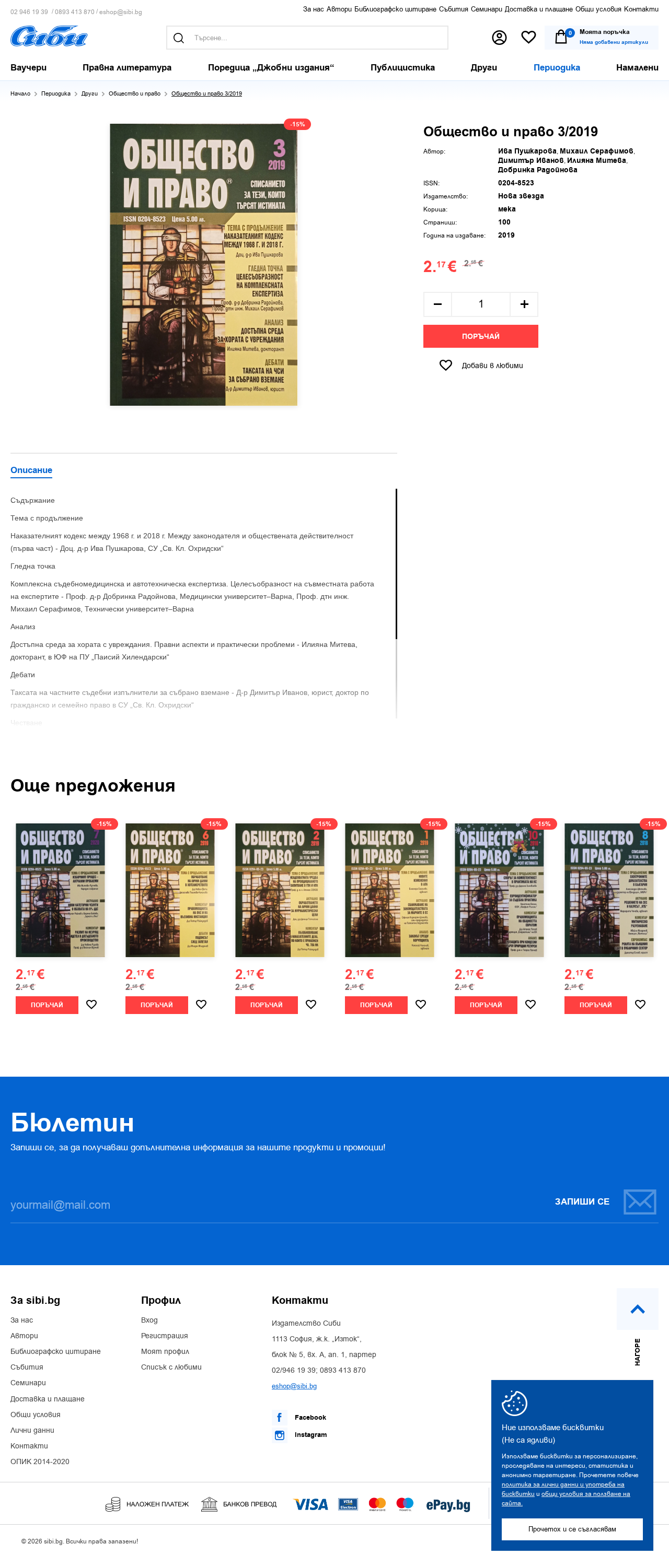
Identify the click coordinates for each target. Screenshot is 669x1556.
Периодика (56, 94)
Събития (453, 9)
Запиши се (582, 1202)
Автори (339, 9)
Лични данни (32, 1430)
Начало (20, 94)
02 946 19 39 (29, 12)
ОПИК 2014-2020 (40, 1462)
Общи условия (598, 9)
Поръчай (481, 337)
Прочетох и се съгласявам (572, 1529)
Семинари (486, 9)
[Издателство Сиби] (49, 36)
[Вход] (499, 37)
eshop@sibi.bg (120, 12)
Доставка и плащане (539, 9)
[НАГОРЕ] (638, 1309)
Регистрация (164, 1336)
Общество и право (134, 94)
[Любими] (528, 37)
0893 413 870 (75, 12)
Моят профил (165, 1352)
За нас (313, 9)
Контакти (641, 9)
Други (90, 94)
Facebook (309, 1417)
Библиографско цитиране (395, 9)
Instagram (310, 1435)
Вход (149, 1320)
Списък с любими (171, 1367)
